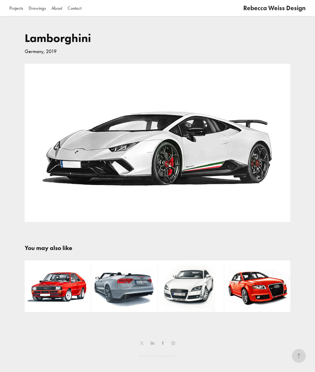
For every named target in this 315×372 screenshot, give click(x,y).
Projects (16, 8)
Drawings (37, 8)
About (56, 8)
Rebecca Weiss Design (274, 8)
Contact (74, 8)
